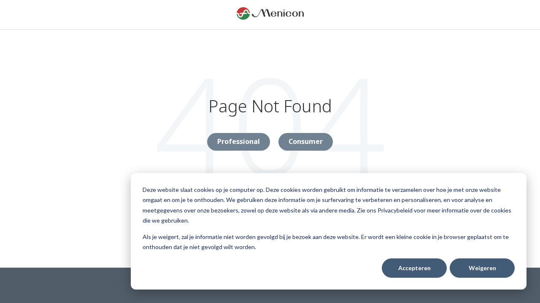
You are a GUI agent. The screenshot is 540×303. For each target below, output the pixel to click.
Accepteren (414, 267)
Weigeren (482, 267)
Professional (238, 141)
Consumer (306, 141)
